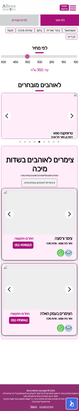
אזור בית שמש (65, 243)
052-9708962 (19, 320)
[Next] (71, 116)
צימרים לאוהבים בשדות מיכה (32, 175)
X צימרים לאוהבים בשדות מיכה (39, 183)
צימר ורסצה (63, 238)
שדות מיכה (25, 30)
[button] (71, 403)
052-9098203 (23, 245)
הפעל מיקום (64, 7)
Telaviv (33, 406)
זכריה (72, 37)
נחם (39, 30)
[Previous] (7, 116)
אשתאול (70, 30)
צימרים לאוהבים (51, 175)
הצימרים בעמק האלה (56, 313)
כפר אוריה (53, 30)
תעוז (10, 30)
